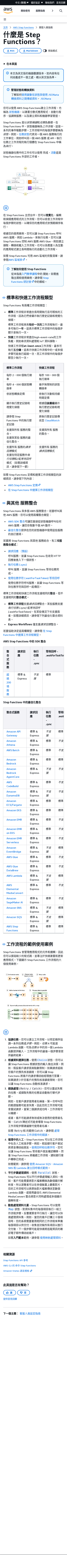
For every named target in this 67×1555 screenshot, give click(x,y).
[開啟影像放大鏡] (5, 208)
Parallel (44, 1172)
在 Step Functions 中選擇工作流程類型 (30, 490)
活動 (53, 152)
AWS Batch (13, 750)
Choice (42, 1060)
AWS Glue (12, 857)
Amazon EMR (14, 819)
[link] (46, 27)
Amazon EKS (14, 810)
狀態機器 (14, 112)
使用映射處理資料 (50, 1237)
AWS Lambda (14, 875)
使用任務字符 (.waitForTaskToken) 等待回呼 (34, 578)
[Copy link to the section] (4, 297)
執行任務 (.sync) (17, 564)
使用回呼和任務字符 (43, 1147)
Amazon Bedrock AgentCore (13, 772)
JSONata (45, 98)
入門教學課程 (29, 273)
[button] (10, 63)
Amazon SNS (14, 907)
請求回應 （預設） (19, 551)
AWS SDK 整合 (16, 521)
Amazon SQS (14, 917)
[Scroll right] (52, 10)
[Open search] (61, 10)
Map (11, 1209)
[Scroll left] (18, 10)
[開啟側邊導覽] (5, 19)
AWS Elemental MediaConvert (15, 889)
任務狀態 (24, 134)
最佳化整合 (14, 530)
